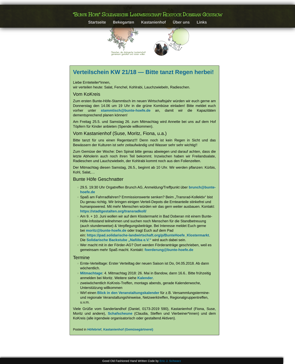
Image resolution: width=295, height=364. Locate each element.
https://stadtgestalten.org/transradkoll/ (113, 211)
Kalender (145, 278)
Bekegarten (123, 22)
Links (202, 22)
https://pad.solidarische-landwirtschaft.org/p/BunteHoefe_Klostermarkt (148, 235)
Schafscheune (120, 313)
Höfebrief (94, 329)
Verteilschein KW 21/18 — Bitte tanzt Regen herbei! (143, 72)
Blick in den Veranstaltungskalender (128, 293)
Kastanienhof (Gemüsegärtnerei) (128, 329)
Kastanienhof (153, 22)
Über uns (181, 22)
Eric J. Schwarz (170, 361)
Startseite (97, 22)
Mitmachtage (91, 273)
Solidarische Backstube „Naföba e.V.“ (119, 240)
